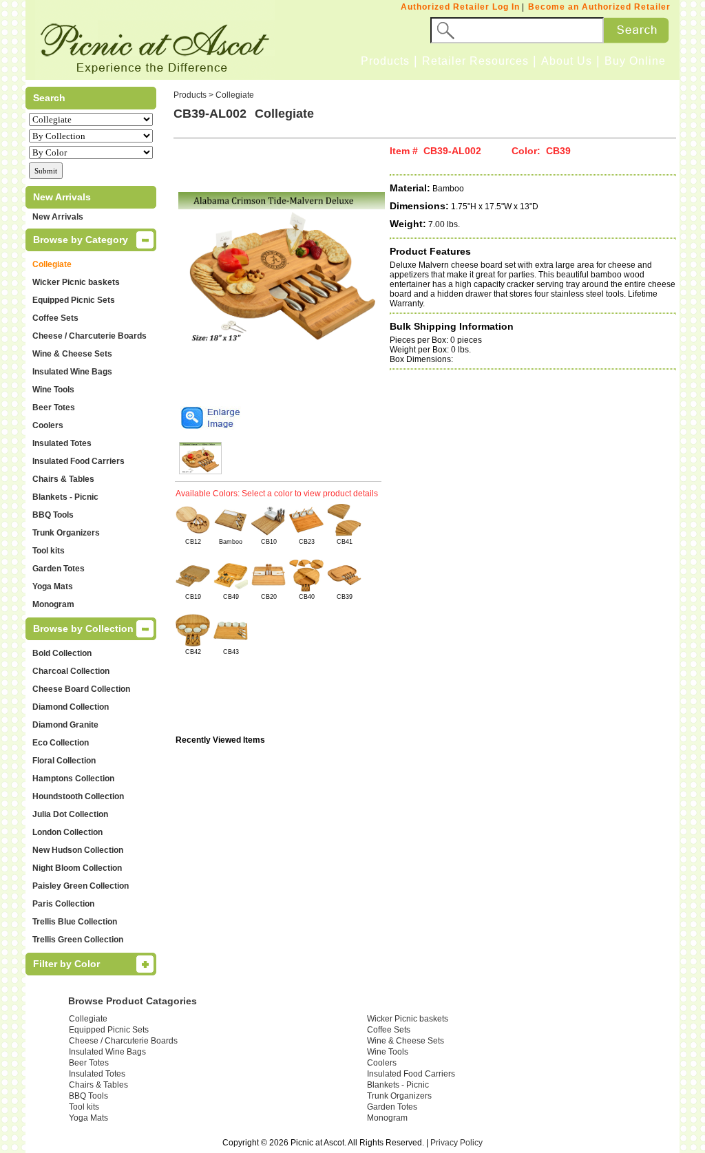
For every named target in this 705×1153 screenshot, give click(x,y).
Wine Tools (53, 389)
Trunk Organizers (66, 533)
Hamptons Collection (73, 778)
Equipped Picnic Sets (73, 300)
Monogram (53, 604)
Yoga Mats (52, 586)
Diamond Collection (70, 707)
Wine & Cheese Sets (72, 354)
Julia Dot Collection (70, 814)
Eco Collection (60, 743)
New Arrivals (57, 217)
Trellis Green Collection (77, 939)
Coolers (47, 425)
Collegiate (52, 264)
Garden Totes (58, 568)
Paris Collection (63, 904)
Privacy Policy (456, 1142)
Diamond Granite (65, 725)
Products (385, 61)
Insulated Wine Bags (72, 372)
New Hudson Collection (77, 850)
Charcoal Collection (70, 671)
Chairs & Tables (63, 479)
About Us (566, 61)
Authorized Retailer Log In (460, 7)
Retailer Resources (475, 61)
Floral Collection (64, 760)
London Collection (67, 832)
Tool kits (48, 551)
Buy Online (635, 61)
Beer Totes (53, 407)
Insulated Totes (62, 443)
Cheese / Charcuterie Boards (89, 336)
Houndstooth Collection (78, 796)
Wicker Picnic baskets (76, 282)
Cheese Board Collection (81, 689)
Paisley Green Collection (80, 886)
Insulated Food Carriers (78, 461)
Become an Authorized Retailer (599, 7)
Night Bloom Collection (77, 868)
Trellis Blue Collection (74, 922)
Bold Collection (62, 653)
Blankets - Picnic (65, 497)
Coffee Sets (55, 318)
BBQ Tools (53, 515)
